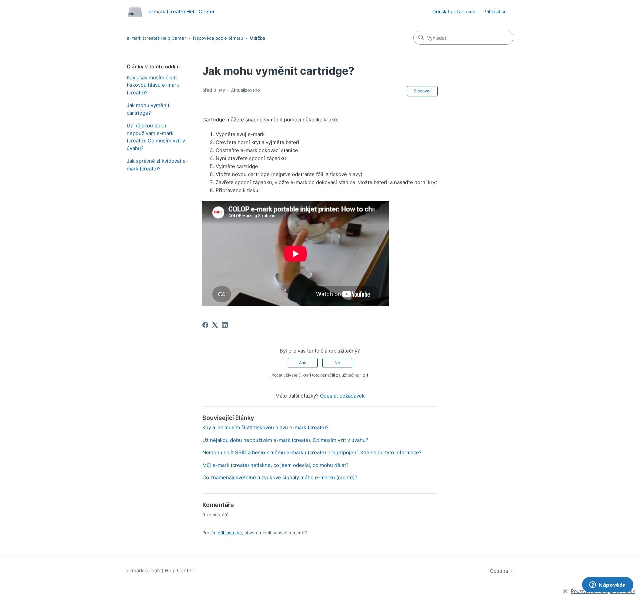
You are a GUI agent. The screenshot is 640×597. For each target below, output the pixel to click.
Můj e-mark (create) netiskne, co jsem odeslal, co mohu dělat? (275, 465)
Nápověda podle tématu (218, 38)
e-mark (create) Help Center (156, 38)
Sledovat (422, 90)
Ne (337, 362)
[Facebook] (205, 325)
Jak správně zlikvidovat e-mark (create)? (157, 165)
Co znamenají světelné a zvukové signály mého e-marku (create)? (279, 477)
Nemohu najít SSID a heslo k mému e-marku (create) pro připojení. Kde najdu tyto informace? (312, 452)
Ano (302, 362)
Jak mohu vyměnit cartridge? (148, 109)
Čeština (499, 571)
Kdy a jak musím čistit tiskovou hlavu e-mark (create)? (153, 85)
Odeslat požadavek (453, 11)
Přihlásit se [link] (495, 11)
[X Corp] (215, 325)
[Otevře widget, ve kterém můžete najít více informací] (607, 585)
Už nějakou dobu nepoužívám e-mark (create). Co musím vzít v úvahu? (156, 136)
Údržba (257, 38)
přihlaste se (230, 532)
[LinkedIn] (225, 325)
